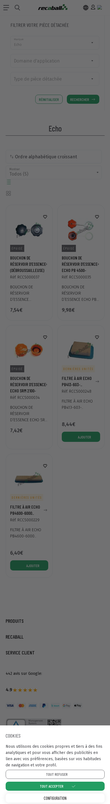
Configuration (55, 798)
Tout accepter (51, 786)
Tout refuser (57, 774)
